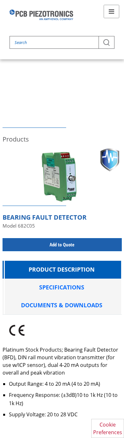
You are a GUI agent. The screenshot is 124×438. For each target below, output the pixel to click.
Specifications (61, 287)
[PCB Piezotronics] (41, 15)
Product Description (62, 269)
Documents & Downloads (61, 305)
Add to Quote (62, 244)
